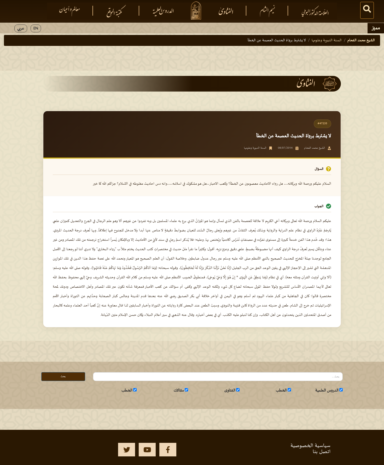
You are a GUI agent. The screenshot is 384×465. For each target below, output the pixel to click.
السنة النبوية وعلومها (327, 40)
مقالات (179, 390)
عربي (20, 28)
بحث (63, 376)
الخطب (281, 390)
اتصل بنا (321, 451)
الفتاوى (229, 390)
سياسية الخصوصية (310, 445)
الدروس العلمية (327, 390)
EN (35, 28)
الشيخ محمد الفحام (361, 40)
